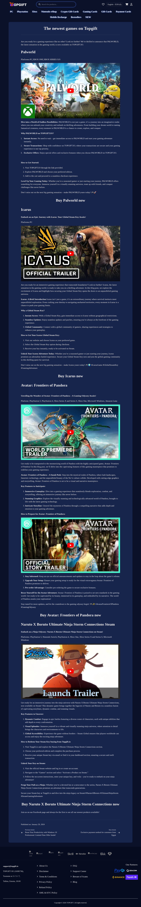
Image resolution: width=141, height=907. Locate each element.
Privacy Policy (45, 882)
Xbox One (82, 401)
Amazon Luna (111, 401)
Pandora (72, 463)
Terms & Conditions (48, 876)
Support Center (79, 871)
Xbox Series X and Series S (65, 401)
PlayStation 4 (47, 401)
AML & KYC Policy (48, 892)
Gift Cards (106, 11)
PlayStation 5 (35, 401)
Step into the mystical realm (74, 475)
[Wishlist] (103, 4)
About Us (43, 866)
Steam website (45, 768)
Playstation (22, 11)
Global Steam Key (41, 344)
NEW (88, 17)
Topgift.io (66, 742)
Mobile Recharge (58, 17)
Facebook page (39, 812)
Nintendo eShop (49, 11)
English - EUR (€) (114, 4)
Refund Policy (45, 887)
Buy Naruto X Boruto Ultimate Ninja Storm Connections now (70, 804)
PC (11, 11)
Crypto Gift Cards (70, 11)
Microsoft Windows (96, 401)
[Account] (131, 5)
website (36, 340)
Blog (75, 882)
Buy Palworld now (70, 200)
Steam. (72, 348)
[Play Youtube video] (70, 90)
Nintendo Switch (50, 637)
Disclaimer (44, 871)
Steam (42, 763)
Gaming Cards (90, 11)
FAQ (75, 866)
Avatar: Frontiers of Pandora (70, 593)
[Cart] (126, 4)
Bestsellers (76, 17)
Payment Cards (123, 11)
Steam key (35, 793)
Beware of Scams (80, 876)
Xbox (34, 11)
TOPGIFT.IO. (78, 44)
